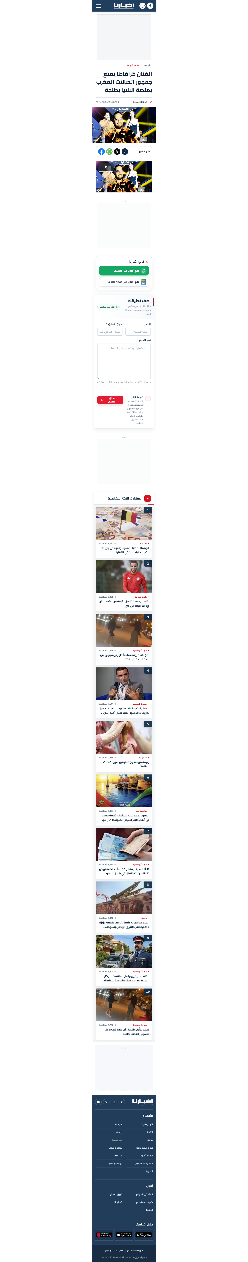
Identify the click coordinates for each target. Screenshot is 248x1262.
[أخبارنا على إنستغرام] (114, 1102)
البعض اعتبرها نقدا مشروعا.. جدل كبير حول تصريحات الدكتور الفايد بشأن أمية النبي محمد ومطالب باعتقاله (124, 710)
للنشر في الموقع (144, 1194)
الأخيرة (149, 1171)
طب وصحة (117, 1140)
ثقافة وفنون (115, 1148)
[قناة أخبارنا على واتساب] (142, 6)
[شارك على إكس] (117, 151)
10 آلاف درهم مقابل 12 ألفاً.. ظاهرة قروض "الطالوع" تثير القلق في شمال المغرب (124, 871)
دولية (150, 1140)
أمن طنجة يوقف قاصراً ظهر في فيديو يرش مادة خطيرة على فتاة (124, 657)
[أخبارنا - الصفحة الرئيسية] (142, 1102)
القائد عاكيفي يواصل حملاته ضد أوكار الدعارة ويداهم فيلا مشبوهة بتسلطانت (126, 978)
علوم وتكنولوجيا (144, 1148)
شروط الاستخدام (144, 1202)
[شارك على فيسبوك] (101, 151)
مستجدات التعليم (144, 1163)
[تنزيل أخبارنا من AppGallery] (104, 1235)
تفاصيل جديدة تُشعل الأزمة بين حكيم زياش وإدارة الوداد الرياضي (124, 603)
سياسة (118, 1124)
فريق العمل (116, 1194)
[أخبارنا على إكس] (106, 1102)
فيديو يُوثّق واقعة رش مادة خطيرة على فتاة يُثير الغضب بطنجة (126, 1031)
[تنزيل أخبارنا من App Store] (124, 1235)
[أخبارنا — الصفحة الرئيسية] (124, 6)
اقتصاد (149, 1132)
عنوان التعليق (114, 324)
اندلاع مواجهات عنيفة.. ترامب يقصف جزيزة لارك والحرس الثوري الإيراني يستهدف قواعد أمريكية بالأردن (124, 924)
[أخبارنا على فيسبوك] (150, 6)
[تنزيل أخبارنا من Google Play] (144, 1235)
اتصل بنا (118, 1202)
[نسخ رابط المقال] (125, 151)
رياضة (119, 1132)
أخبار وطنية (147, 1124)
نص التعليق (144, 340)
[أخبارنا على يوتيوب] (98, 1102)
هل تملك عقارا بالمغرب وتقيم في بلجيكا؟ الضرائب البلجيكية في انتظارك (125, 550)
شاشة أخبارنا (133, 65)
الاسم (147, 324)
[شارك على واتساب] (109, 151)
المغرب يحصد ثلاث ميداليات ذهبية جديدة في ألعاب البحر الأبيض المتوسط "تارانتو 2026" (125, 817)
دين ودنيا (117, 1156)
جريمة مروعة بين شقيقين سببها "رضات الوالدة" (126, 764)
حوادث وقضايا (115, 1163)
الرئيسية (148, 65)
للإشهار (149, 1210)
